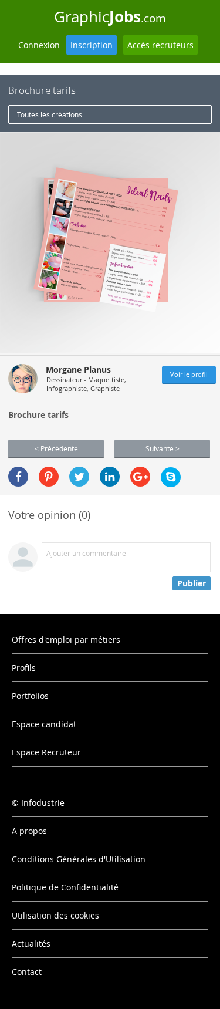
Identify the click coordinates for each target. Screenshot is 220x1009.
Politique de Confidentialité (65, 887)
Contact (27, 971)
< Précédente (56, 448)
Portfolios (30, 695)
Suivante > (162, 448)
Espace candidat (44, 724)
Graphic (110, 16)
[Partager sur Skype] (171, 477)
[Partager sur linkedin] (110, 477)
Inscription (91, 44)
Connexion (39, 44)
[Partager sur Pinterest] (49, 477)
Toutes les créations (49, 114)
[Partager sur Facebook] (18, 477)
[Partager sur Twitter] (79, 477)
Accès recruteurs (160, 44)
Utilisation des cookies (55, 915)
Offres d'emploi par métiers (66, 639)
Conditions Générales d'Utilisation (78, 859)
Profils (24, 667)
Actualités (31, 943)
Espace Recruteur (46, 752)
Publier (191, 583)
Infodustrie (43, 802)
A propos (29, 830)
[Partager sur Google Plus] (140, 477)
